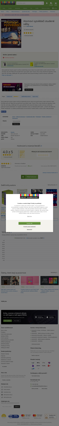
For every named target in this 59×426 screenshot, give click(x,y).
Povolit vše (29, 223)
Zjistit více (29, 216)
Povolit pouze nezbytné (29, 226)
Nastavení (29, 229)
